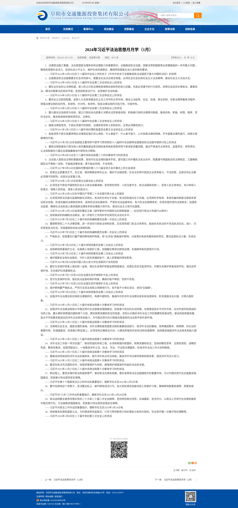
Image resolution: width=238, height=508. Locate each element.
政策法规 (170, 29)
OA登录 (186, 3)
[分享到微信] (189, 463)
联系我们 (59, 496)
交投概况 (68, 29)
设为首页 (176, 3)
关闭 (193, 470)
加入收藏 (196, 3)
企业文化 (149, 29)
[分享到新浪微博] (192, 463)
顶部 (177, 470)
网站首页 (56, 38)
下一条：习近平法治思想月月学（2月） (174, 480)
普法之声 (75, 38)
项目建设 (109, 29)
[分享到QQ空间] (195, 463)
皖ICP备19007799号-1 (71, 504)
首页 (47, 29)
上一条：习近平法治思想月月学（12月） (64, 480)
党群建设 (129, 29)
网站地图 (49, 496)
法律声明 (40, 496)
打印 (185, 470)
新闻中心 (88, 29)
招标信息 (190, 29)
